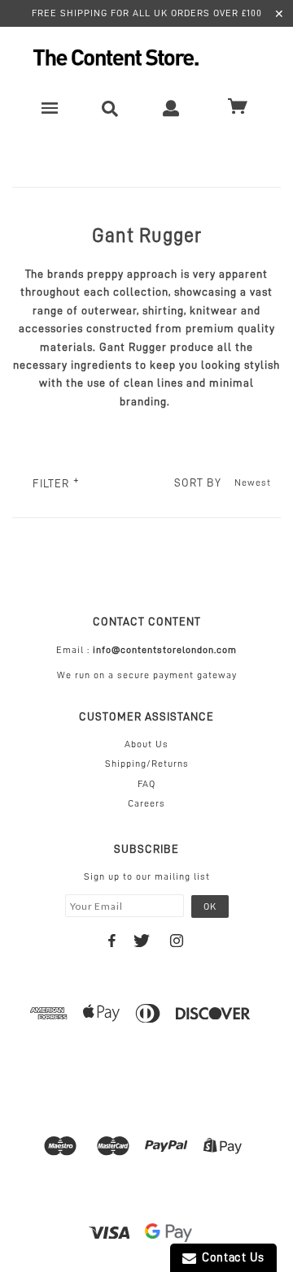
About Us (146, 744)
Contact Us (230, 1258)
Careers (146, 803)
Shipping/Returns (147, 763)
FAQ (146, 784)
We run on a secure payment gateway (147, 675)
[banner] (146, 57)
